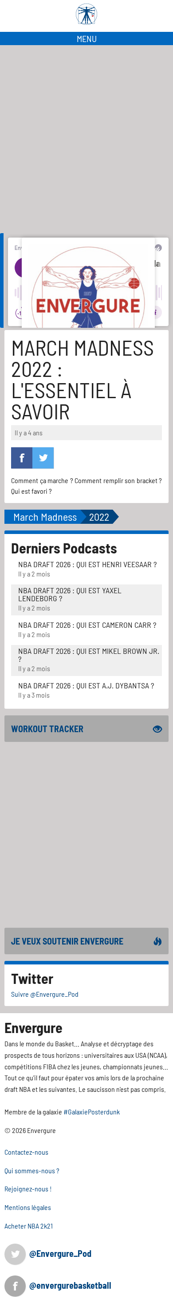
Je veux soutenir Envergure (67, 941)
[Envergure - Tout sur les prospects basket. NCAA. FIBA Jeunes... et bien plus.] (86, 14)
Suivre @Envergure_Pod (45, 994)
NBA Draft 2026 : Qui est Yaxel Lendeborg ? (70, 594)
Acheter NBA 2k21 (28, 1225)
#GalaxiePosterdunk (91, 1111)
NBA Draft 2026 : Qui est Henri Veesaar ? (87, 564)
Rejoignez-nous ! (28, 1188)
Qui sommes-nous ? (31, 1170)
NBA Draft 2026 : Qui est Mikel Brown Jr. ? (88, 655)
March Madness (45, 516)
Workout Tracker (47, 728)
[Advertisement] (86, 136)
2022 (99, 516)
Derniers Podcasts (64, 547)
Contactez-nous (26, 1152)
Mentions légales (27, 1207)
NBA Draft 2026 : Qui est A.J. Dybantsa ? (86, 685)
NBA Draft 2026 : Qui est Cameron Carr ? (87, 625)
